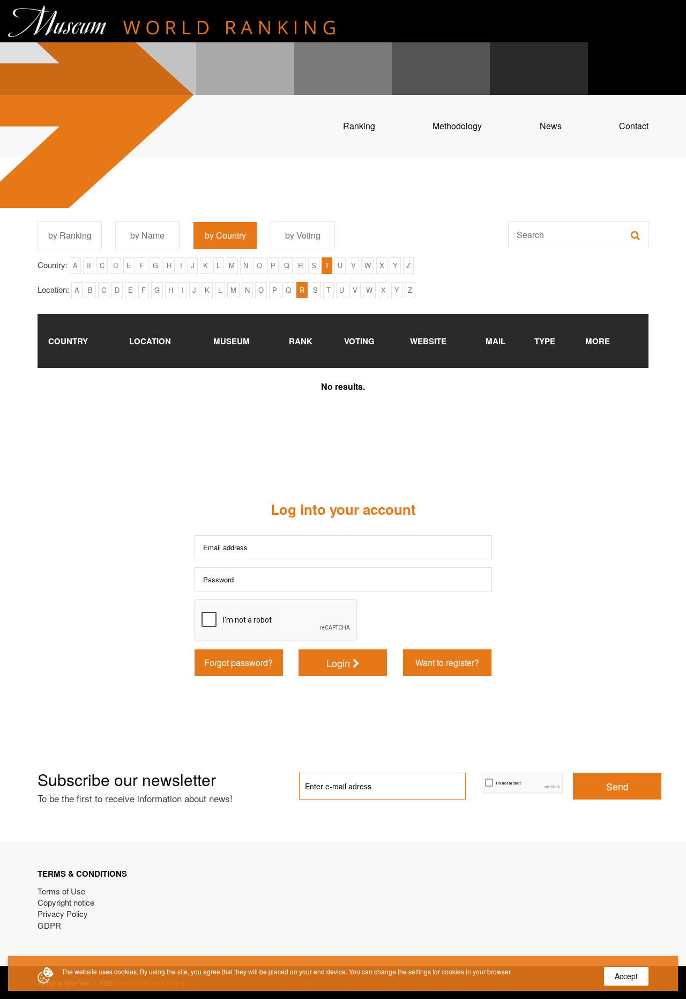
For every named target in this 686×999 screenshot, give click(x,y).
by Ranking (70, 235)
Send (617, 786)
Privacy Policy (63, 913)
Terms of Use (61, 891)
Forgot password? (238, 662)
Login (339, 663)
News (551, 126)
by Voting (302, 235)
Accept (626, 976)
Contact (633, 126)
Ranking (359, 126)
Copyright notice (66, 902)
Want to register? (447, 662)
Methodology (457, 126)
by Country (225, 235)
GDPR (49, 925)
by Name (147, 235)
